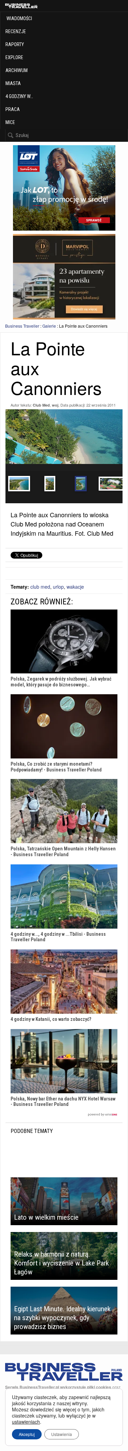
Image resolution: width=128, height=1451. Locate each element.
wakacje (75, 586)
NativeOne (64, 1115)
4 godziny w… (19, 96)
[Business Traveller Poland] (21, 6)
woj (55, 405)
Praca (12, 109)
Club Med (41, 405)
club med (40, 586)
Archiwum (16, 70)
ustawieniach (26, 1422)
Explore (14, 57)
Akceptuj (27, 1434)
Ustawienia (61, 1434)
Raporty (14, 44)
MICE (10, 122)
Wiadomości (18, 18)
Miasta (13, 83)
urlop (58, 586)
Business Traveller (22, 326)
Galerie (49, 326)
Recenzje (15, 31)
